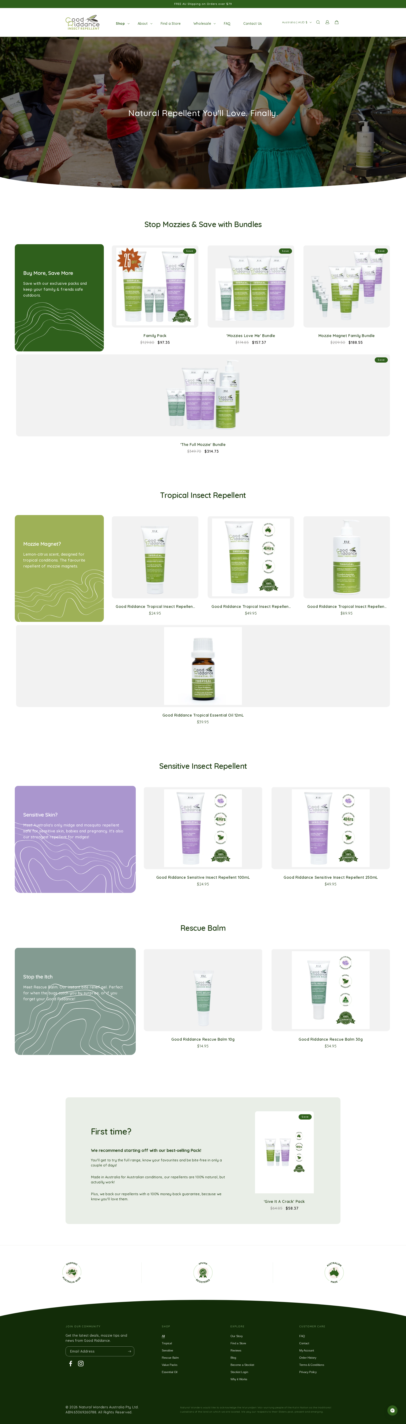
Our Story (236, 1336)
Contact (304, 1343)
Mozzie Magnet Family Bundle (346, 335)
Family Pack (155, 335)
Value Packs (169, 1364)
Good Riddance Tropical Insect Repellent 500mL (346, 606)
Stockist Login (239, 1372)
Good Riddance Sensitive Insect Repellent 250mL (331, 877)
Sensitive (167, 1350)
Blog (233, 1357)
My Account (306, 1350)
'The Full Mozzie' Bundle (203, 444)
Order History (307, 1357)
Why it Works (238, 1379)
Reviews (235, 1350)
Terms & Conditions (311, 1364)
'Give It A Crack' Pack (284, 1201)
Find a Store (238, 1343)
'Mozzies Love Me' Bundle (250, 335)
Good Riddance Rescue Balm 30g (331, 1039)
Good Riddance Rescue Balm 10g (203, 1039)
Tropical (167, 1343)
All (163, 1336)
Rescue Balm (170, 1357)
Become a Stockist (242, 1364)
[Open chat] (392, 1410)
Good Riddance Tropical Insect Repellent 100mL (155, 606)
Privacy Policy (308, 1372)
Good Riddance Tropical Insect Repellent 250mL (250, 606)
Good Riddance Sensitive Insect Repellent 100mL (203, 877)
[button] (120, 23)
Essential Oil (169, 1372)
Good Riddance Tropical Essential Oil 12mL (203, 715)
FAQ (302, 1336)
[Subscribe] (129, 1351)
